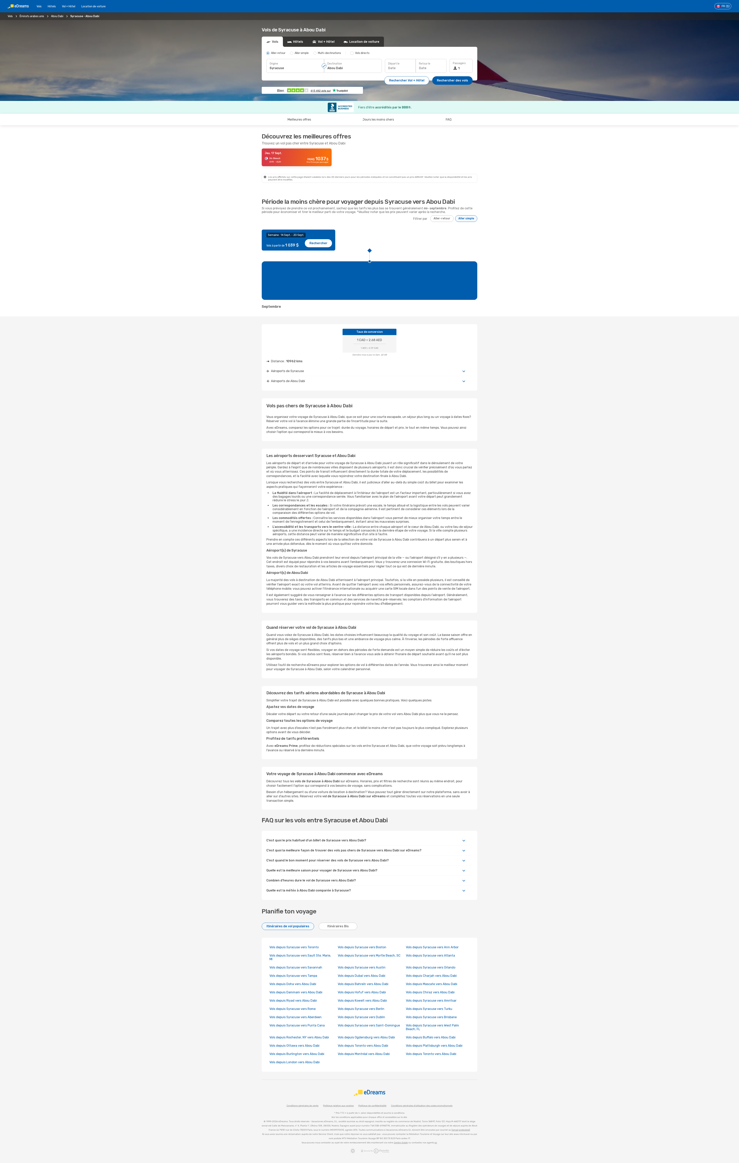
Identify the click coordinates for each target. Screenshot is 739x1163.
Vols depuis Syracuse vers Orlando (430, 967)
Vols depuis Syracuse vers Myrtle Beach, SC (369, 955)
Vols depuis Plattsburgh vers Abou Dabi (434, 1045)
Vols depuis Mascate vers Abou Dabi (431, 984)
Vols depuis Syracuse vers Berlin (361, 1009)
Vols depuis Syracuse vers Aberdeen (295, 1017)
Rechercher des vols (452, 80)
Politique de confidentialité (372, 1105)
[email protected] (461, 1130)
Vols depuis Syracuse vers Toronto (294, 947)
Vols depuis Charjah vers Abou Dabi (431, 976)
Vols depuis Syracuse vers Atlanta (430, 955)
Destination (334, 63)
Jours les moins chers (378, 119)
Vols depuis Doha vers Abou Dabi (292, 984)
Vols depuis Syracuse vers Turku (429, 1009)
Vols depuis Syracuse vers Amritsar (431, 1000)
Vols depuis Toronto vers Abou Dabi (363, 1045)
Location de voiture (93, 6)
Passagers (459, 63)
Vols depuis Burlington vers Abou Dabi (296, 1054)
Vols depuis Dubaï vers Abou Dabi (361, 976)
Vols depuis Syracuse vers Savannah (295, 967)
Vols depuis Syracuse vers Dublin (361, 1017)
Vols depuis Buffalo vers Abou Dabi (431, 1037)
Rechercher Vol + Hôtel (406, 80)
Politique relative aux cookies (338, 1105)
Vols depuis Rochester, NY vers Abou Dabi (299, 1037)
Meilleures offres (299, 119)
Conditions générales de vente (303, 1105)
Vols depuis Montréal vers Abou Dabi (364, 1054)
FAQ (448, 119)
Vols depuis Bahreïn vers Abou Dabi (363, 984)
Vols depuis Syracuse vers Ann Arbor (432, 947)
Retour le (424, 63)
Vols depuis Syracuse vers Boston (362, 947)
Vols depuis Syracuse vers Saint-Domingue (369, 1025)
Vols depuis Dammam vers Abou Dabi (295, 992)
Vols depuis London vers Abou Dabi (294, 1062)
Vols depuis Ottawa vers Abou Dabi (294, 1045)
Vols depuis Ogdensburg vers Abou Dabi (366, 1037)
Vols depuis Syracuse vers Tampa (293, 976)
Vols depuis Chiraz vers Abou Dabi (430, 992)
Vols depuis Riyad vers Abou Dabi (293, 1000)
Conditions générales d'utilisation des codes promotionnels (421, 1105)
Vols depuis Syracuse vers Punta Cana (297, 1025)
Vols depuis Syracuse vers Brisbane (431, 1017)
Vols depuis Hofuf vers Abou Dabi (362, 992)
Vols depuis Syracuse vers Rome (292, 1009)
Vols (39, 6)
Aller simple (466, 218)
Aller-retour (442, 218)
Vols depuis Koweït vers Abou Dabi (362, 1000)
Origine (274, 63)
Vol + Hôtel (68, 6)
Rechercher (318, 243)
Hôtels (52, 6)
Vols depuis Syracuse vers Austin (361, 967)
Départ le (394, 63)
